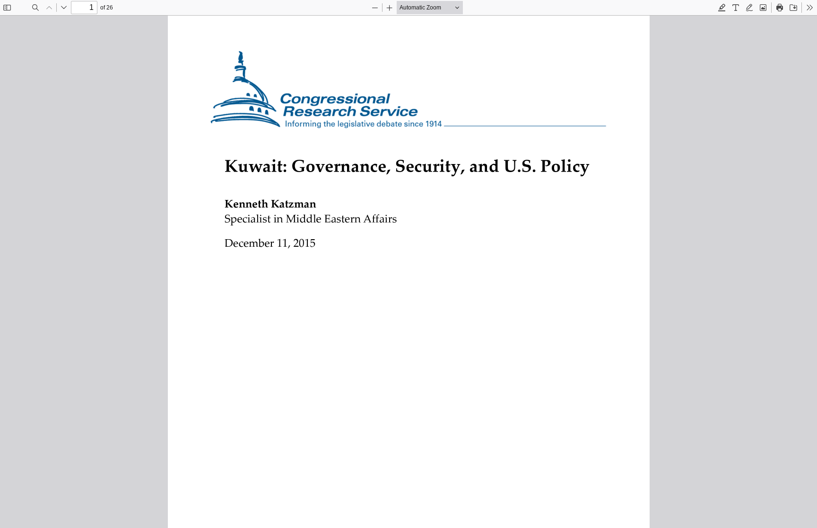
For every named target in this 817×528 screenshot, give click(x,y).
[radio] (722, 7)
